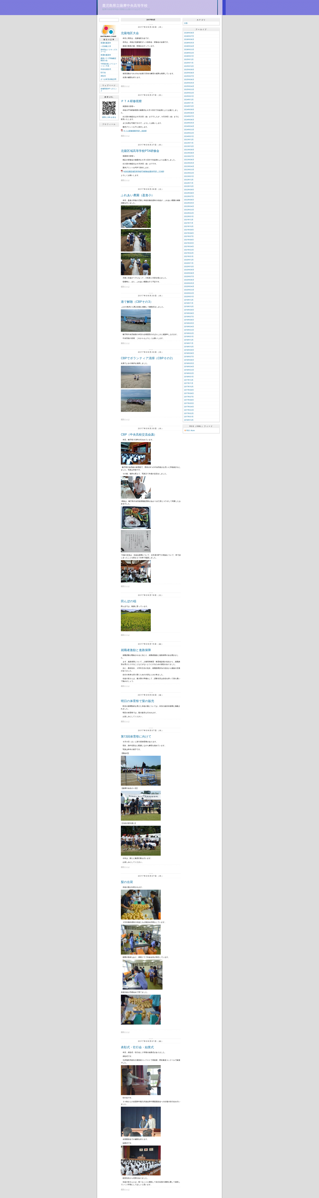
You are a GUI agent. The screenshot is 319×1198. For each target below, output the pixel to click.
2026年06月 (189, 39)
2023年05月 (189, 163)
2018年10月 (189, 346)
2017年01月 (189, 416)
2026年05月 (189, 43)
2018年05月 (189, 363)
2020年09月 (189, 270)
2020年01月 (189, 296)
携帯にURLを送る (109, 117)
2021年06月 (189, 240)
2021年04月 (189, 246)
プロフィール (109, 124)
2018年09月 (189, 350)
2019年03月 (189, 330)
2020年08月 (189, 273)
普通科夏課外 (107, 43)
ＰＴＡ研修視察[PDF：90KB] (135, 131)
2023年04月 (189, 166)
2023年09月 (189, 150)
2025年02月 (189, 93)
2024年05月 (189, 123)
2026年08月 (189, 33)
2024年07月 (189, 116)
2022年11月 (188, 183)
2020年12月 (189, 260)
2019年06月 (189, 320)
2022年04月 (189, 206)
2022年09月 (189, 189)
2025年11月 (189, 63)
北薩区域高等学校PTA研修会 (140, 151)
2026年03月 (189, 49)
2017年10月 (189, 386)
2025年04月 (189, 86)
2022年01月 (189, 216)
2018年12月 (189, 340)
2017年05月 (189, 403)
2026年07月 (189, 36)
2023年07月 (189, 156)
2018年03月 (189, 370)
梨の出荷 (127, 882)
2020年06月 (189, 280)
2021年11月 (188, 223)
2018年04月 (189, 366)
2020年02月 (189, 293)
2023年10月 (189, 146)
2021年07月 (189, 236)
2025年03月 (189, 89)
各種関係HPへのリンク (109, 90)
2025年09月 (189, 69)
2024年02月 (189, 133)
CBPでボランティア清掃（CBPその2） (148, 358)
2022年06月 (189, 200)
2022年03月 (189, 210)
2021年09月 (189, 230)
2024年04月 (189, 126)
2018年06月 (189, 360)
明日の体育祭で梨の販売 (137, 701)
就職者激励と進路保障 (136, 650)
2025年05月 (189, 83)
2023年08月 (189, 153)
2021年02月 (189, 253)
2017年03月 (189, 410)
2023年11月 (189, 143)
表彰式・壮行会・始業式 (137, 1047)
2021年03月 (189, 250)
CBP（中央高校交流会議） (139, 434)
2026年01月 (189, 56)
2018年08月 (189, 353)
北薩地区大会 (130, 33)
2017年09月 (189, 390)
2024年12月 (189, 99)
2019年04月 (189, 326)
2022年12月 (189, 180)
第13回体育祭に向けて (136, 736)
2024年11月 (189, 103)
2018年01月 (189, 376)
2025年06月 (189, 79)
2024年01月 (189, 136)
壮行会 (103, 72)
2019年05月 (189, 323)
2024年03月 (189, 129)
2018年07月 (189, 356)
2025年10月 (189, 66)
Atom (193, 430)
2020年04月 (189, 286)
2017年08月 (189, 393)
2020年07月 (189, 276)
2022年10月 (189, 186)
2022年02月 (189, 213)
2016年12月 (189, 420)
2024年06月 (189, 119)
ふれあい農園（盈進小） (137, 195)
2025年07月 (189, 76)
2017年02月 (189, 413)
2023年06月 (189, 159)
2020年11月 (189, 263)
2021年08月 (189, 233)
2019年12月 (189, 300)
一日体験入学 (106, 46)
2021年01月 (189, 256)
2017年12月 (188, 380)
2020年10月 (189, 266)
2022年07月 (189, 196)
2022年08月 (189, 193)
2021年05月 (189, 243)
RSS (188, 430)
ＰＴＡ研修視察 (131, 101)
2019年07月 (189, 316)
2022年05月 (189, 203)
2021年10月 (189, 226)
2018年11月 (188, 343)
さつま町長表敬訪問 (108, 79)
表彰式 (103, 76)
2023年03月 (189, 169)
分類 (186, 23)
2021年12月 (188, 220)
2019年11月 (188, 303)
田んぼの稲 (128, 601)
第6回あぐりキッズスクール (109, 50)
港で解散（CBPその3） (137, 301)
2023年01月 (189, 176)
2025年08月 (189, 73)
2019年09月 (189, 310)
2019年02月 (189, 333)
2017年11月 (188, 383)
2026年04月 (189, 46)
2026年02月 (189, 53)
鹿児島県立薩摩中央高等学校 (125, 5)
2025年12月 (189, 59)
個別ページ (125, 86)
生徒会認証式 (106, 69)
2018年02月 (189, 373)
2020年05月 (189, 283)
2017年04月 (189, 407)
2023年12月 (189, 139)
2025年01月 (189, 96)
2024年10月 (189, 106)
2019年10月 (189, 306)
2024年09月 (189, 109)
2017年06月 (189, 400)
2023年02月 (189, 173)
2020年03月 (189, 290)
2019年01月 (189, 336)
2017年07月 (189, 397)
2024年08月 (189, 113)
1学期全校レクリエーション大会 (109, 65)
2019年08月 (189, 313)
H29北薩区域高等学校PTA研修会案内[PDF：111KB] (144, 171)
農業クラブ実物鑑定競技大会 (108, 59)
